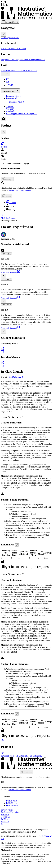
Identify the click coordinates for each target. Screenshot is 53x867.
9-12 (3, 75)
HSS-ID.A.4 (6, 305)
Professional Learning (10, 812)
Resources (5, 814)
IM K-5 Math (11, 801)
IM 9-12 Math (12, 805)
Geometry (10, 109)
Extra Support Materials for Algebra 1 (21, 113)
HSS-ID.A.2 (6, 279)
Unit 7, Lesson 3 (16, 377)
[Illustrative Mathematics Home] (26, 10)
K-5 (7, 79)
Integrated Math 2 (13, 98)
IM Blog (4, 819)
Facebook (5, 821)
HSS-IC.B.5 (6, 254)
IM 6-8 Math (11, 803)
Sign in (8, 566)
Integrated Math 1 (13, 96)
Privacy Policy (7, 810)
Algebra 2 (10, 111)
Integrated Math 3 (8, 91)
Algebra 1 (10, 106)
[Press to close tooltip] (3, 276)
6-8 (7, 81)
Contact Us (5, 817)
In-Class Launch (7, 756)
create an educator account (20, 190)
